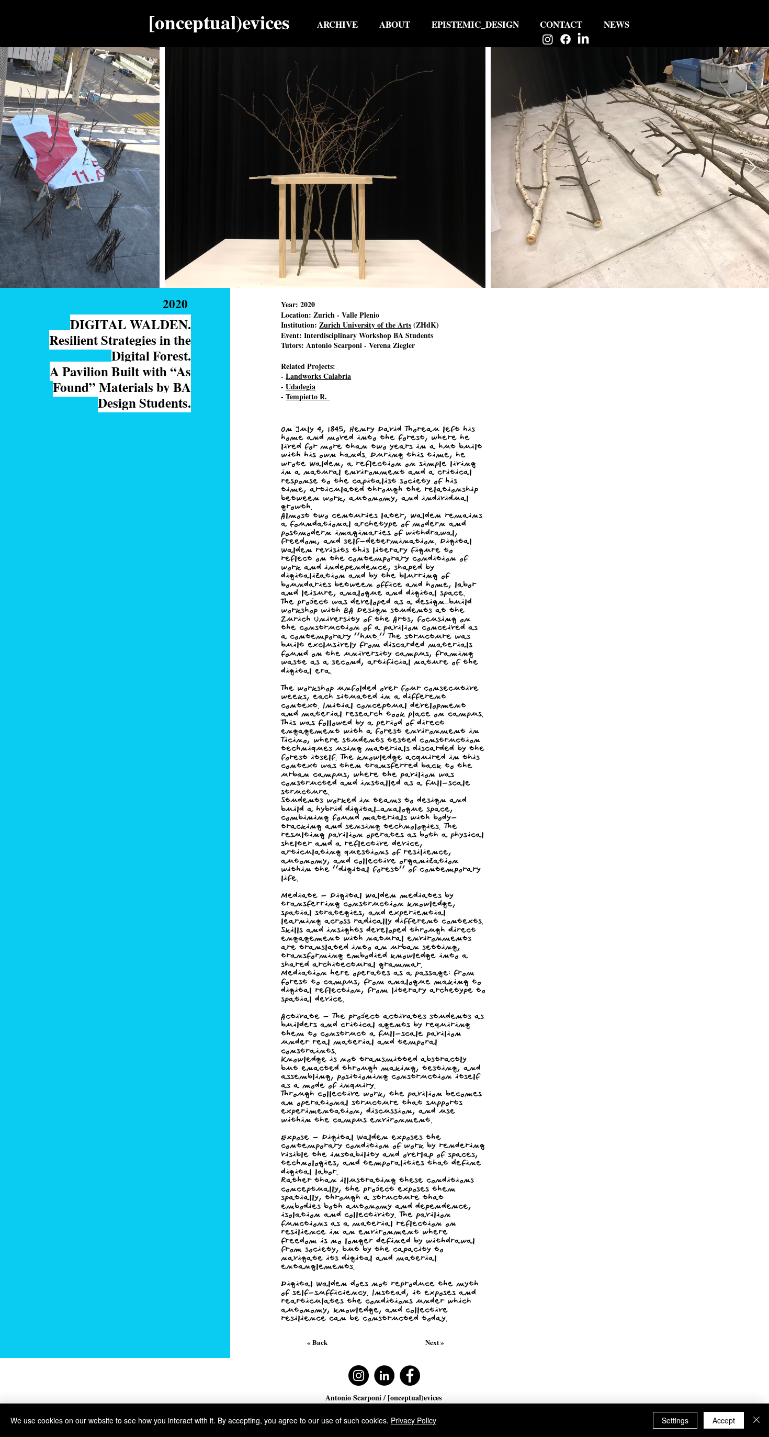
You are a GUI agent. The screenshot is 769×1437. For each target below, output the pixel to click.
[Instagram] (548, 39)
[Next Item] (751, 168)
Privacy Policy (413, 1420)
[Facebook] (565, 39)
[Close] (756, 1420)
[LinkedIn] (583, 39)
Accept (724, 1420)
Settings (675, 1420)
